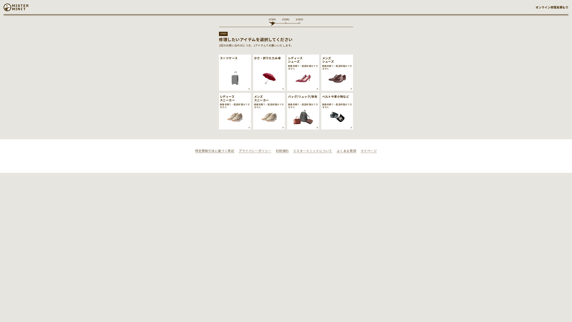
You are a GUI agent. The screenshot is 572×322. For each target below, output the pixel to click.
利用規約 (282, 150)
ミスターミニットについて (312, 150)
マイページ (369, 150)
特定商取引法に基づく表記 (214, 150)
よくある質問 (346, 150)
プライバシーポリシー (255, 150)
